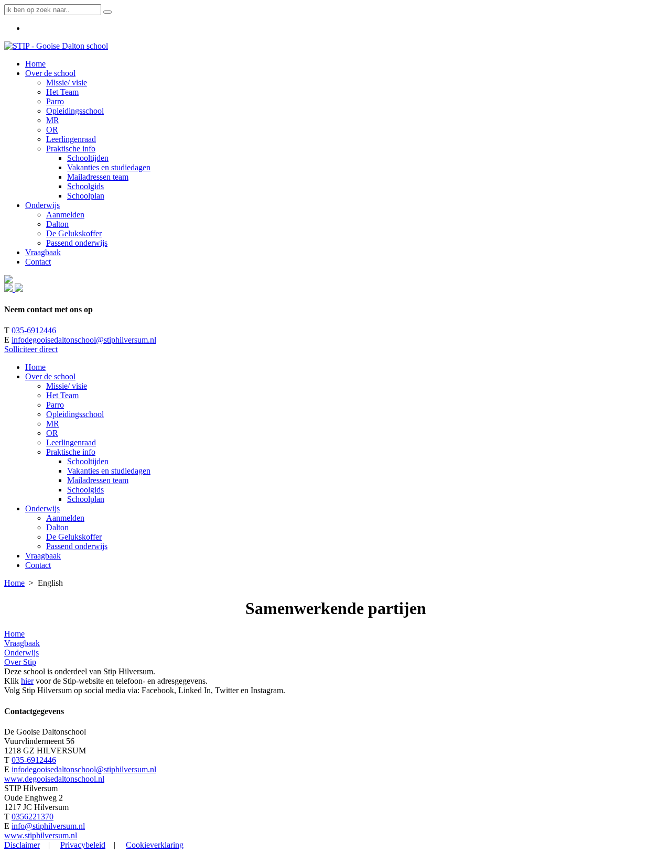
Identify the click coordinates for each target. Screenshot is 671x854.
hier (27, 680)
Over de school (50, 376)
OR (52, 433)
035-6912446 (34, 330)
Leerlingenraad (71, 442)
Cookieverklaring (154, 844)
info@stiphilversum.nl (48, 826)
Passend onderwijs (76, 546)
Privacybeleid (82, 844)
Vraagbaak (43, 555)
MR (52, 423)
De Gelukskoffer (74, 536)
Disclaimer (22, 844)
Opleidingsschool (75, 414)
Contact (38, 565)
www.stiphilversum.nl (40, 835)
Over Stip (20, 662)
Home (35, 367)
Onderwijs (42, 508)
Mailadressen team (97, 480)
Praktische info (70, 451)
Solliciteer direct (31, 349)
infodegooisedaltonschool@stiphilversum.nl (84, 339)
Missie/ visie (66, 385)
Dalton (57, 527)
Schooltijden (88, 461)
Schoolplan (85, 499)
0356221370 (32, 816)
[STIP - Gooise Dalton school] (56, 45)
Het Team (62, 395)
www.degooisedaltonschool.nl (54, 778)
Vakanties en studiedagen (108, 470)
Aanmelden (65, 517)
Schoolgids (85, 489)
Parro (55, 404)
